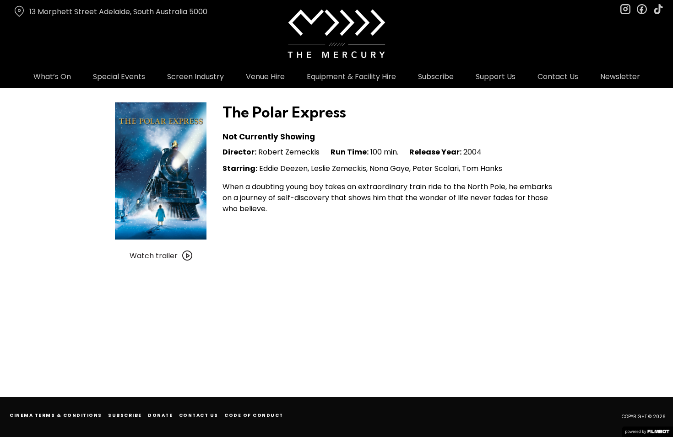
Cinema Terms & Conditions (56, 415)
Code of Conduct (253, 415)
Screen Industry (195, 76)
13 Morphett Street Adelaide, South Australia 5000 (118, 11)
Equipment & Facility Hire (351, 76)
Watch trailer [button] (154, 255)
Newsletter (620, 76)
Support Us (496, 76)
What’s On (52, 76)
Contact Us (557, 76)
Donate (160, 415)
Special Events (119, 76)
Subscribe (436, 76)
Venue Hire (265, 76)
